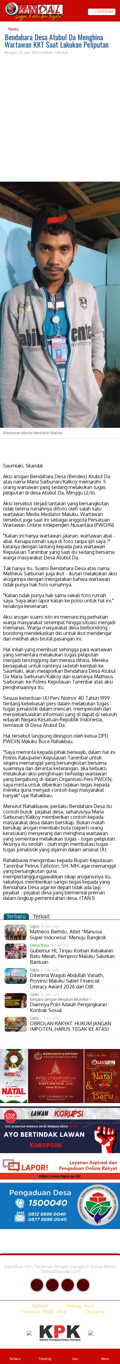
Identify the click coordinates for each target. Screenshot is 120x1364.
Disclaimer (94, 1312)
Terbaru (16, 916)
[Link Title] (2, 12)
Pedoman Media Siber (42, 1312)
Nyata (12, 29)
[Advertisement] (60, 119)
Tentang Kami (78, 1306)
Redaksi (39, 1306)
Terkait (41, 916)
